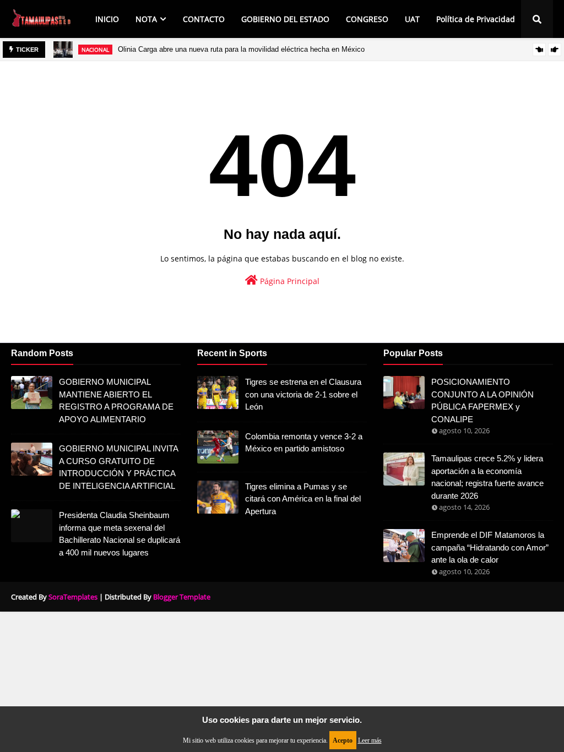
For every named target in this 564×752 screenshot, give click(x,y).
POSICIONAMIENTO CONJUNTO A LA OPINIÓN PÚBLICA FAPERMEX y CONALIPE (482, 400)
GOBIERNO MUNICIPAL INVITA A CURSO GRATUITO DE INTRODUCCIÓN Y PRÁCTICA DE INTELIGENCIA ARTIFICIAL (118, 467)
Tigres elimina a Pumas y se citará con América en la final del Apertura (303, 499)
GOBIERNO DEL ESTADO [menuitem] (285, 19)
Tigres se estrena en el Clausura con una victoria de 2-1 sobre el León (303, 394)
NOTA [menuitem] (146, 19)
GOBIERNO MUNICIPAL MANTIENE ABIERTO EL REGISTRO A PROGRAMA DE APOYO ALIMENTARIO (116, 400)
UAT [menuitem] (412, 19)
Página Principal (288, 281)
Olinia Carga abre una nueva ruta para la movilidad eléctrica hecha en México (241, 49)
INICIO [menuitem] (107, 19)
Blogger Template (181, 597)
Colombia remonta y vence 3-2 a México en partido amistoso (303, 443)
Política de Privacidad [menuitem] (475, 19)
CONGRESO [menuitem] (367, 19)
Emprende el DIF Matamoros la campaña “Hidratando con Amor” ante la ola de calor (490, 547)
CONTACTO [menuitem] (204, 19)
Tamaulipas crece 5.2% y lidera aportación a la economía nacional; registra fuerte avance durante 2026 (487, 477)
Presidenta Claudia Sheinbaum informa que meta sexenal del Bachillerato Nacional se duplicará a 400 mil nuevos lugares (119, 533)
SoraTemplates (72, 597)
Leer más (370, 740)
